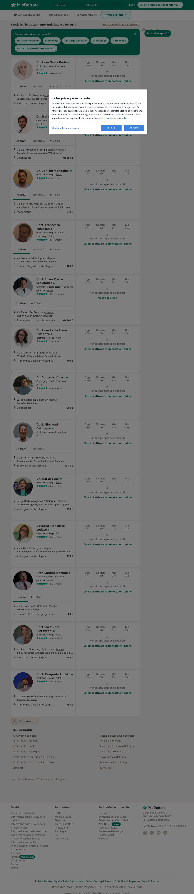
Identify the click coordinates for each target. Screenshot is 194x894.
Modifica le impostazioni (65, 128)
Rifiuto (111, 127)
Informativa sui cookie (115, 118)
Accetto (134, 127)
